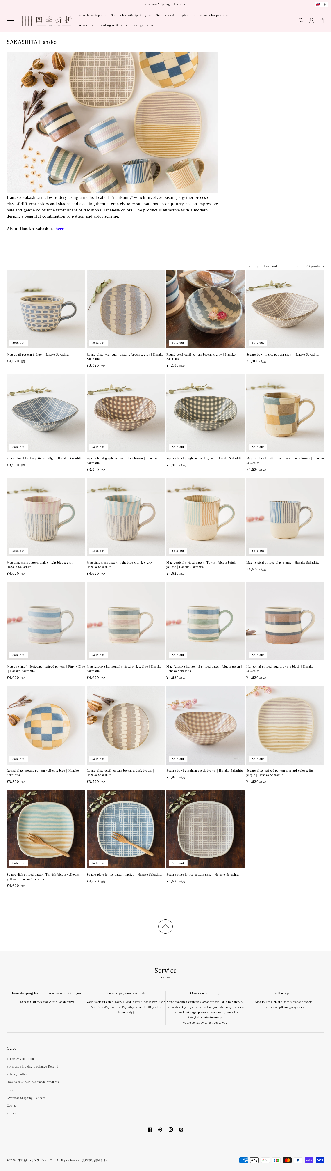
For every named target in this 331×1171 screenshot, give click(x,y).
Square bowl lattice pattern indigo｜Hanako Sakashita (45, 458)
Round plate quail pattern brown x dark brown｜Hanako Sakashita (121, 773)
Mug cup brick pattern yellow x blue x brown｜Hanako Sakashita (285, 461)
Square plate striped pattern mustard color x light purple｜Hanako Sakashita (281, 773)
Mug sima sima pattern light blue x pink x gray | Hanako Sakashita (121, 565)
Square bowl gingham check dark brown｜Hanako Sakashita (122, 461)
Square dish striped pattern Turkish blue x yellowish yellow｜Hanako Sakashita (43, 877)
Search (11, 1113)
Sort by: (253, 266)
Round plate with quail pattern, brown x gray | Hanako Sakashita (125, 357)
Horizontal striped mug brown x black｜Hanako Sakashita (280, 669)
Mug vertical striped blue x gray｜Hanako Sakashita (283, 562)
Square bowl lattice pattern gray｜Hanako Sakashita (282, 354)
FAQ (10, 1090)
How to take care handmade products (33, 1082)
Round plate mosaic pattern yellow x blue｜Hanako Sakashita (43, 773)
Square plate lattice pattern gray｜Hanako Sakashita (202, 874)
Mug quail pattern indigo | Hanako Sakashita (38, 354)
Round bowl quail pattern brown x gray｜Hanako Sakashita (201, 357)
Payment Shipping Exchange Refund (32, 1066)
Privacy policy (17, 1074)
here (59, 228)
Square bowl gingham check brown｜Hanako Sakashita (205, 770)
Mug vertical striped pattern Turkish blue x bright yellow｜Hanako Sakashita (201, 565)
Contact (12, 1105)
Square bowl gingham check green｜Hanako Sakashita (204, 458)
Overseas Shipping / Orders (26, 1098)
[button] (10, 20)
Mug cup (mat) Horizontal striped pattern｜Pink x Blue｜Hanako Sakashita (46, 669)
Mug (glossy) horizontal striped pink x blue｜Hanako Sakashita (124, 669)
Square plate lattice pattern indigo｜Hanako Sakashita (124, 874)
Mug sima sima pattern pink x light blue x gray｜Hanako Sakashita (41, 565)
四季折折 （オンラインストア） (36, 1160)
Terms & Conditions (21, 1059)
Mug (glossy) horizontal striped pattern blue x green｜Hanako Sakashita (204, 669)
